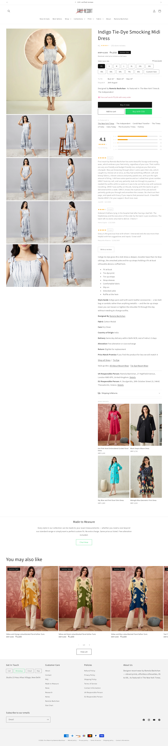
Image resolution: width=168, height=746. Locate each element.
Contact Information (92, 688)
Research (49, 692)
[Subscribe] (47, 719)
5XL (111, 72)
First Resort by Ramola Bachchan (54, 740)
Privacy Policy (89, 675)
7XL (129, 72)
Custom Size (151, 72)
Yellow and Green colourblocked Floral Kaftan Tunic (77, 634)
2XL (140, 66)
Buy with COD (139, 111)
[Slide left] (78, 645)
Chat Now (84, 542)
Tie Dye (116, 360)
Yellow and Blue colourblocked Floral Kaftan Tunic (129, 634)
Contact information (122, 740)
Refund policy (72, 740)
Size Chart (49, 705)
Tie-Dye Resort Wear (139, 365)
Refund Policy (89, 671)
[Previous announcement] (7, 2)
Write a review (106, 249)
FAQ (46, 679)
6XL (120, 72)
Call (9, 671)
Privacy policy (83, 740)
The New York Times (106, 123)
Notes (47, 697)
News (47, 688)
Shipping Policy (90, 679)
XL (132, 66)
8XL (138, 72)
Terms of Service (90, 684)
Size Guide (158, 61)
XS (101, 66)
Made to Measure (52, 684)
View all (84, 652)
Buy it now (125, 105)
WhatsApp (19, 671)
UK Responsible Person (93, 692)
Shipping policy (108, 740)
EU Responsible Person (93, 697)
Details (133, 377)
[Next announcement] (161, 2)
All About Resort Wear (119, 365)
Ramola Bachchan (117, 316)
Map (38, 671)
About (47, 671)
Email (30, 671)
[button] (9, 11)
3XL (149, 66)
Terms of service (96, 740)
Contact (48, 675)
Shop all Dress (104, 360)
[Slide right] (89, 645)
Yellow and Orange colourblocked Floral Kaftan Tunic (25, 634)
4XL (101, 72)
